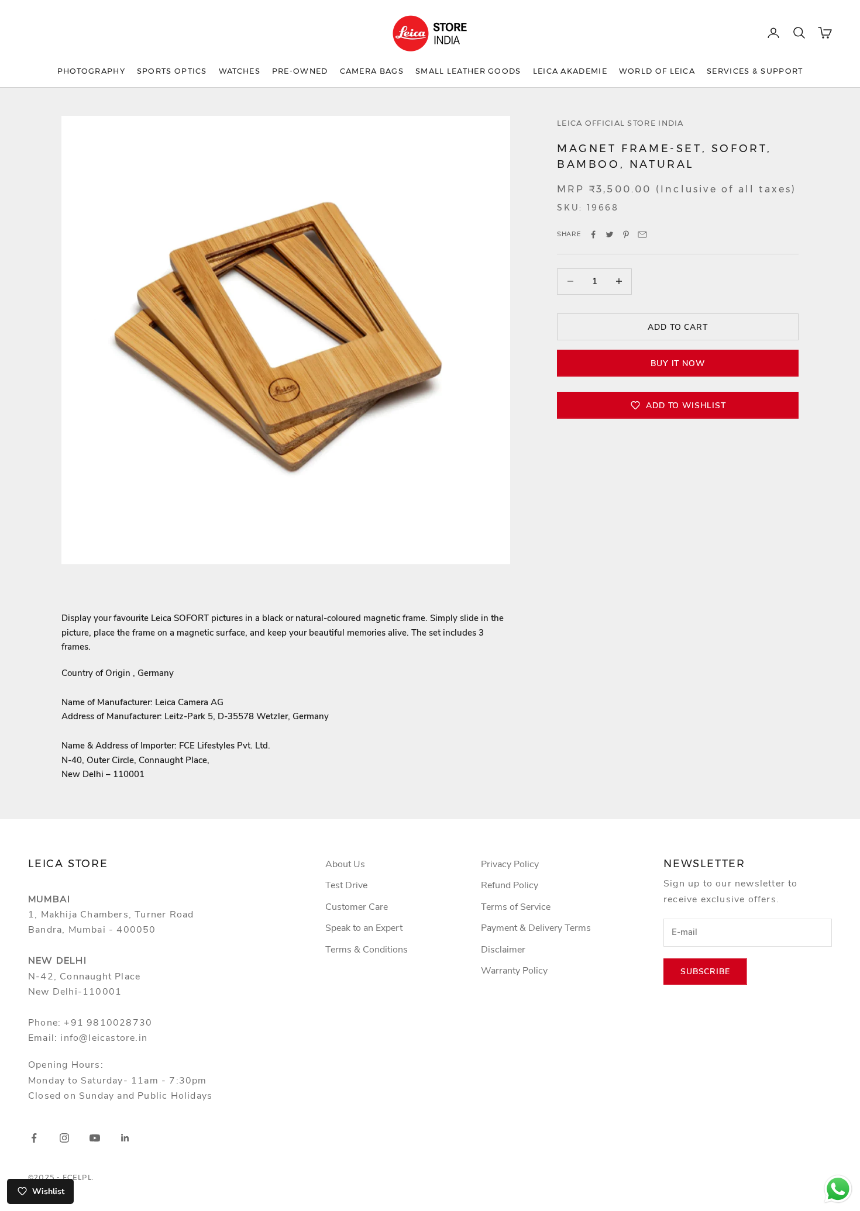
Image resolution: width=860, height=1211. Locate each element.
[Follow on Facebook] (34, 1138)
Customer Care (356, 907)
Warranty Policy (514, 970)
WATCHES (239, 70)
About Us (345, 864)
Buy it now (677, 362)
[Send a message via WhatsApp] (838, 1189)
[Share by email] (642, 234)
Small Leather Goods (468, 70)
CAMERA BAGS (372, 70)
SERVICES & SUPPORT (755, 70)
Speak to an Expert (364, 928)
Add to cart (677, 326)
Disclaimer (503, 949)
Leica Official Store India (620, 122)
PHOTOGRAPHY (91, 70)
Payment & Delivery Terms (536, 928)
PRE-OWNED (300, 70)
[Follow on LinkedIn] (125, 1138)
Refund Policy (509, 885)
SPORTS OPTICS (172, 70)
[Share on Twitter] (609, 234)
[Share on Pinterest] (626, 234)
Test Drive (346, 885)
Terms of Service (516, 907)
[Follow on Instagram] (64, 1138)
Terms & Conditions (366, 949)
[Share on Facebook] (593, 234)
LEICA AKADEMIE (570, 70)
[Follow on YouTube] (95, 1138)
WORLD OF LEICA (657, 70)
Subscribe (705, 971)
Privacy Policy (510, 864)
